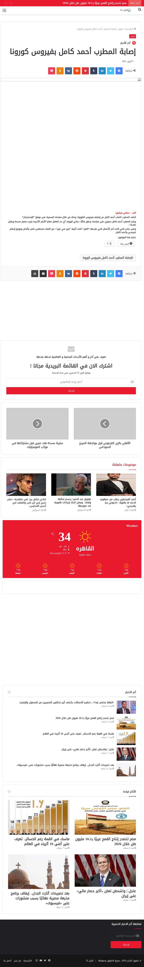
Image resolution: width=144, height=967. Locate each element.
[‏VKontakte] (68, 70)
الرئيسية (129, 29)
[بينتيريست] (85, 70)
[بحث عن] (139, 12)
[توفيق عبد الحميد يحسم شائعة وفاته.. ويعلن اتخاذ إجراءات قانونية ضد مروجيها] (71, 484)
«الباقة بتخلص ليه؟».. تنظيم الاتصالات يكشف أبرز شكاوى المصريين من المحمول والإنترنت (66, 702)
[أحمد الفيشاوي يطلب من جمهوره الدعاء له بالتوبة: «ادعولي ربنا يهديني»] (116, 484)
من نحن (17, 960)
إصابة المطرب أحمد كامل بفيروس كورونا (107, 257)
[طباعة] (34, 273)
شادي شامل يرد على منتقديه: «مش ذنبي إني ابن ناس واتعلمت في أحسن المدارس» (26, 502)
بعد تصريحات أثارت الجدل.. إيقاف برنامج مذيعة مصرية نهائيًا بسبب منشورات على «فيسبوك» (65, 765)
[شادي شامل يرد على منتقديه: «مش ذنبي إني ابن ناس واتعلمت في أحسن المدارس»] (26, 484)
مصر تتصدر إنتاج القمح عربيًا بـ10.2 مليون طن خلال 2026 (85, 718)
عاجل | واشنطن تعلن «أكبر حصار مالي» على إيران (87, 749)
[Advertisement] (71, 181)
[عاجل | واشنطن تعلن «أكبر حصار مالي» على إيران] (126, 754)
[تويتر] (110, 70)
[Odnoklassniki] (60, 70)
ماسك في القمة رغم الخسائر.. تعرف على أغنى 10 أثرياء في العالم (78, 733)
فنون (120, 29)
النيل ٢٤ (89, 960)
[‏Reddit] (76, 70)
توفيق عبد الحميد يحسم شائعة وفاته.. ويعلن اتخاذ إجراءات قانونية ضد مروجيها (72, 502)
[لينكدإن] (102, 70)
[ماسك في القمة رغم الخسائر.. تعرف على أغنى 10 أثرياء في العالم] (126, 738)
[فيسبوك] (119, 70)
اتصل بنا (7, 960)
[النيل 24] (125, 10)
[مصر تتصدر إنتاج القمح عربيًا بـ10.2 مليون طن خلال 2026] (126, 722)
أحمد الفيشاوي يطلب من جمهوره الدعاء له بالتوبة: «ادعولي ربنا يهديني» (118, 502)
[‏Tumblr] (93, 70)
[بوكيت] (51, 70)
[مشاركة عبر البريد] (43, 273)
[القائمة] (4, 12)
